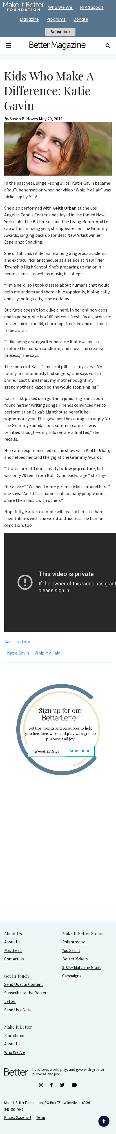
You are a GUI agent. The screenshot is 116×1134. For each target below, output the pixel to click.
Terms (40, 1117)
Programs (56, 19)
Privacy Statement (17, 1117)
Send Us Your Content (23, 984)
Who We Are (14, 1052)
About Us (12, 942)
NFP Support (92, 7)
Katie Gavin (18, 653)
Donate (80, 19)
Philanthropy (73, 942)
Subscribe (80, 751)
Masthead (13, 950)
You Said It (71, 950)
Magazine (29, 19)
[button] (8, 45)
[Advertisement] (58, 863)
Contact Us (14, 959)
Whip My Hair (47, 653)
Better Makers (75, 959)
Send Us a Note (18, 1009)
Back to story (17, 641)
